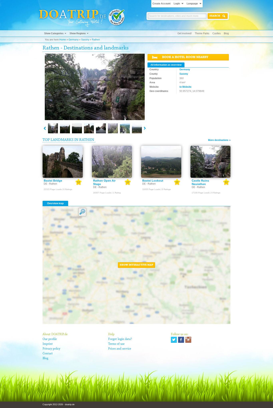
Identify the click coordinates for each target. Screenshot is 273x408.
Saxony (85, 39)
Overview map (55, 203)
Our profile (50, 339)
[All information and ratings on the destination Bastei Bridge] (63, 162)
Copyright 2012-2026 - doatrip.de (59, 404)
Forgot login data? (120, 339)
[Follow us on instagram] (188, 340)
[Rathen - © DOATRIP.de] (53, 128)
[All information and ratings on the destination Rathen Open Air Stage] (112, 162)
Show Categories (54, 33)
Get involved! (184, 33)
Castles (216, 33)
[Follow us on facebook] (181, 340)
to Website (185, 86)
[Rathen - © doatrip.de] (95, 87)
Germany (74, 39)
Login (177, 3)
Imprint (48, 344)
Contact (48, 353)
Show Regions (78, 33)
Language (192, 3)
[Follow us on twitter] (174, 340)
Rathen (96, 39)
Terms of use (116, 344)
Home (62, 39)
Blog (226, 33)
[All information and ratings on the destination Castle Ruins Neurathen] (210, 162)
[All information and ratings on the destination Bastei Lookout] (161, 162)
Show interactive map (136, 265)
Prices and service (119, 348)
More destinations (218, 140)
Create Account (161, 3)
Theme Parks (202, 33)
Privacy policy (51, 348)
